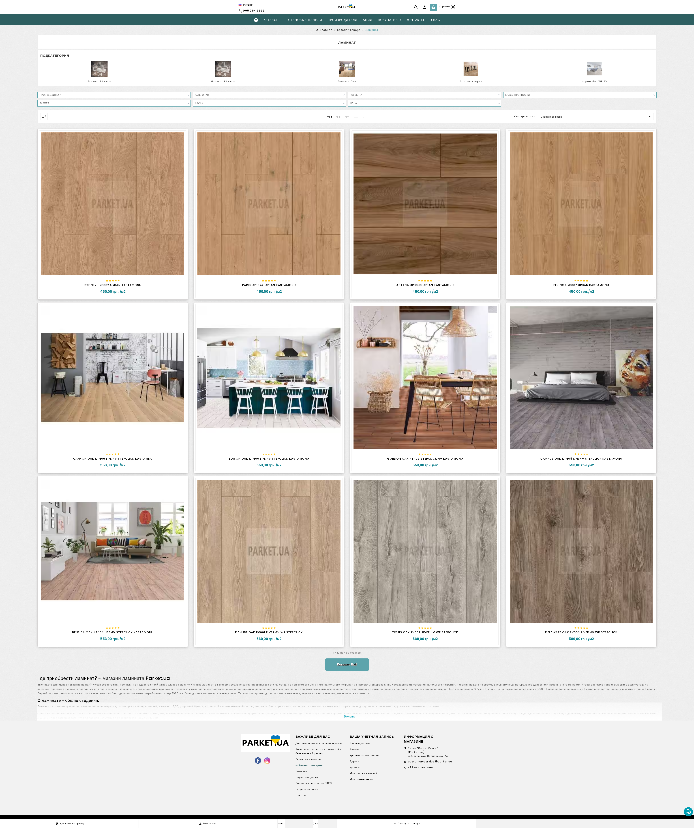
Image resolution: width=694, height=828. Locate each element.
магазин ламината (123, 678)
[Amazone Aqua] (471, 68)
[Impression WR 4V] (594, 68)
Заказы (354, 749)
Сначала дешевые (596, 116)
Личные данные (360, 743)
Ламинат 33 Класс (223, 81)
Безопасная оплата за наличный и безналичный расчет (318, 751)
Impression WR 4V (594, 81)
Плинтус (301, 795)
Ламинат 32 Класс (99, 81)
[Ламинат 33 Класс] (223, 68)
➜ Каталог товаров (309, 765)
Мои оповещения (361, 779)
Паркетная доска (306, 777)
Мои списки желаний (363, 773)
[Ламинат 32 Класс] (99, 68)
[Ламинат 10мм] (347, 68)
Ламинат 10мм (346, 81)
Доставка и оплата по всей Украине (319, 743)
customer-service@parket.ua (430, 761)
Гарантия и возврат (308, 759)
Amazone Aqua (471, 81)
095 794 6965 (254, 10)
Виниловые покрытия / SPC (313, 783)
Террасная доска (306, 789)
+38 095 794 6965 (421, 767)
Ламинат (301, 771)
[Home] (256, 20)
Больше (350, 716)
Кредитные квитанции (364, 755)
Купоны (355, 767)
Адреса (354, 761)
